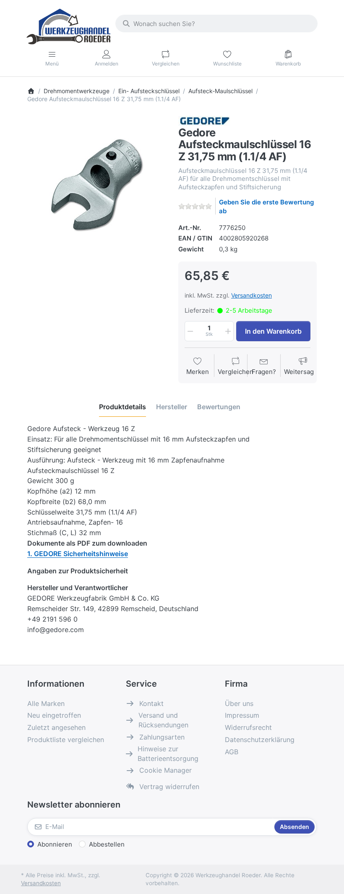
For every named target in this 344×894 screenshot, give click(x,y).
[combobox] (216, 23)
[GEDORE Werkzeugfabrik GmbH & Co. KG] (204, 120)
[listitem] (96, 185)
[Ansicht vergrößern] (96, 185)
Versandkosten (251, 295)
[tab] (122, 407)
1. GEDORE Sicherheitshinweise (77, 553)
